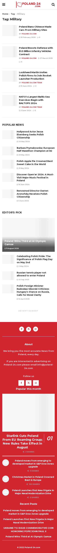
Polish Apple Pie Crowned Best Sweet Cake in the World (35, 163)
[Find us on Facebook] (21, 329)
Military (21, 14)
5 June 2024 (25, 111)
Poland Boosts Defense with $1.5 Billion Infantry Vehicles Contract (36, 51)
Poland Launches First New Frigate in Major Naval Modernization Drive (33, 492)
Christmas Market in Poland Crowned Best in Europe (33, 478)
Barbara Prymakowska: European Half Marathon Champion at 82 (36, 149)
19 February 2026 (28, 37)
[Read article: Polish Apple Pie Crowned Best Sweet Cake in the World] (8, 164)
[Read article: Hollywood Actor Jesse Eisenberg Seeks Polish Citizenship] (8, 134)
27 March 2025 (46, 58)
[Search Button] (53, 4)
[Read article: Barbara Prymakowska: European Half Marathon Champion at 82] (8, 151)
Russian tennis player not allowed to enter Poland (31, 274)
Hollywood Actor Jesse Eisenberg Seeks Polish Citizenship (30, 134)
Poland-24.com (29, 34)
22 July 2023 (23, 280)
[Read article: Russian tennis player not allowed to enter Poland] (8, 275)
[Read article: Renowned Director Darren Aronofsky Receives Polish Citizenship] (8, 193)
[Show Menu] (3, 4)
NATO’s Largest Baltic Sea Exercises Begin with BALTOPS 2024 (34, 100)
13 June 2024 (26, 86)
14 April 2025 (23, 299)
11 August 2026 (12, 248)
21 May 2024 (23, 168)
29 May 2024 (24, 155)
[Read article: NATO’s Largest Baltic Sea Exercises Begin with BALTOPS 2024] (9, 100)
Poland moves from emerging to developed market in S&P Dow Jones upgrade (33, 463)
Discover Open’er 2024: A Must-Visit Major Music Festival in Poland (35, 177)
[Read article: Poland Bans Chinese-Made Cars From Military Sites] (9, 30)
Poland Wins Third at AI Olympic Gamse (28, 536)
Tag (13, 14)
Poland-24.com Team (32, 83)
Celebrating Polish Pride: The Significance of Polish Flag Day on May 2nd (34, 259)
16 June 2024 (23, 185)
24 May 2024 (24, 142)
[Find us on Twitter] (28, 329)
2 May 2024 (23, 266)
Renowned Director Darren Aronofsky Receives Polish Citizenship (32, 193)
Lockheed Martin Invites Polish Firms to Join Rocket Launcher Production (35, 75)
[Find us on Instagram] (35, 329)
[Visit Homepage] (28, 5)
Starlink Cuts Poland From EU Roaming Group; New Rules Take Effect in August (22, 441)
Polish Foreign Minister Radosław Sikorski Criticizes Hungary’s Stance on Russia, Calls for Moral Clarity (33, 290)
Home (5, 14)
